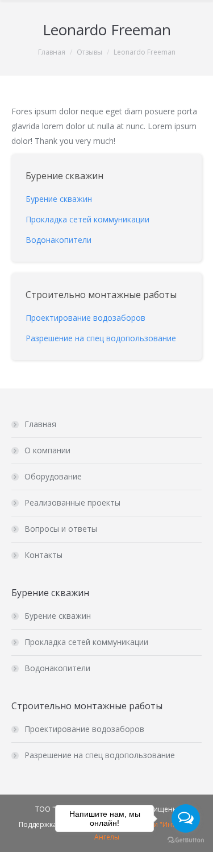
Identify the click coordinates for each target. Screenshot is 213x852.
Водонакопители (57, 668)
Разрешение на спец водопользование (99, 755)
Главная (51, 52)
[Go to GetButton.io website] (186, 840)
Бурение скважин (57, 615)
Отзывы (89, 52)
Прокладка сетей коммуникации (86, 641)
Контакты (43, 554)
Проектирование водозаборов (84, 728)
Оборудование (53, 476)
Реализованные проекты (72, 502)
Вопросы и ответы (60, 528)
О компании (47, 450)
